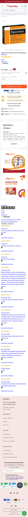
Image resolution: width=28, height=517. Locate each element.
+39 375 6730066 (11, 402)
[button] (2, 6)
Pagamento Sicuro (8, 454)
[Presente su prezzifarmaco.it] (26, 486)
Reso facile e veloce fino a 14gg (14, 103)
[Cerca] (25, 10)
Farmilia (19, 508)
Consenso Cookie (14, 512)
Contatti (5, 421)
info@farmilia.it (11, 404)
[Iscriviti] (23, 471)
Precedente (4, 223)
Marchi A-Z (6, 425)
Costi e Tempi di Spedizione (14, 105)
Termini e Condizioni (7, 511)
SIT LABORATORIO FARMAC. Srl (11, 14)
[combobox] (14, 10)
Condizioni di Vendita (8, 437)
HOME (2, 14)
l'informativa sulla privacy (15, 478)
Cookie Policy (22, 511)
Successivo (10, 223)
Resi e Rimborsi (7, 450)
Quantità (3, 78)
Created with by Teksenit (14, 514)
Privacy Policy (15, 511)
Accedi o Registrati (8, 418)
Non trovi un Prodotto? (9, 441)
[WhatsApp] (22, 6)
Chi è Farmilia (6, 434)
